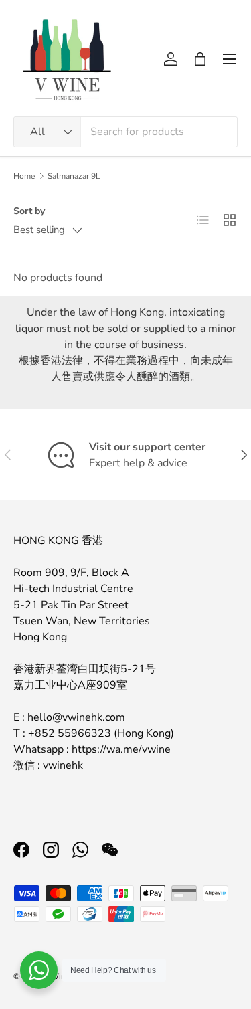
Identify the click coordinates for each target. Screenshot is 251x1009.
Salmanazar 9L (74, 176)
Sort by (29, 211)
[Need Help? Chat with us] (39, 970)
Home (24, 176)
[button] (200, 59)
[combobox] (125, 132)
